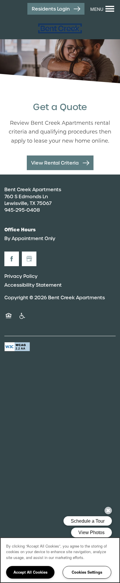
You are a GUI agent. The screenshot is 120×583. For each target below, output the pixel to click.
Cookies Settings (87, 572)
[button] (55, 9)
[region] (60, 560)
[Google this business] (29, 259)
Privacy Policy (21, 276)
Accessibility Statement (33, 285)
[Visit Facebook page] (11, 259)
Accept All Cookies (30, 572)
